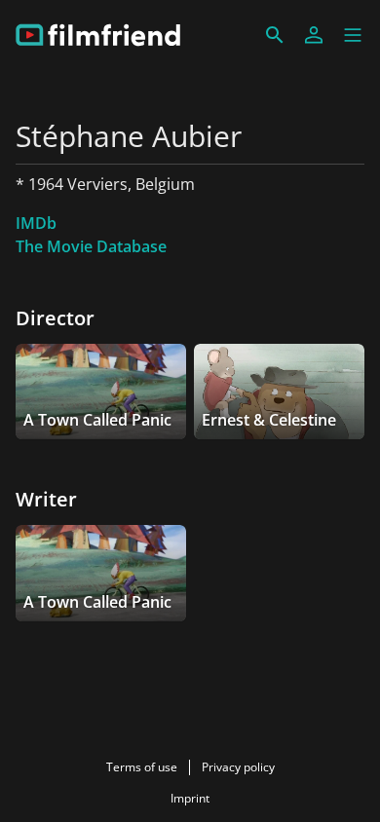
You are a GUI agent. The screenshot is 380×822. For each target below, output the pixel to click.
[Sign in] (313, 35)
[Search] (274, 35)
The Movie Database (91, 246)
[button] (352, 35)
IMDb (36, 223)
